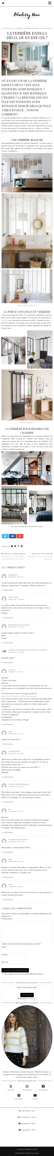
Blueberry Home (30, 1149)
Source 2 (27, 305)
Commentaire (8, 918)
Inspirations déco (31, 28)
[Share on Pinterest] (21, 546)
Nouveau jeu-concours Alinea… (39, 556)
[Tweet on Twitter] (5, 536)
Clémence (12, 575)
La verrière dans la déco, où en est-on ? (27, 35)
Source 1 (20, 305)
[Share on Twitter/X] (18, 546)
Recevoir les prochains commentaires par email (22, 943)
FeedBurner (32, 998)
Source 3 (34, 305)
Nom (4, 947)
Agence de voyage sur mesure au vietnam (27, 650)
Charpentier (14, 751)
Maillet (11, 670)
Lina (10, 731)
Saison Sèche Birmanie (18, 784)
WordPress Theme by (27, 1153)
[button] (51, 3)
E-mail (5, 954)
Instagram (28, 1117)
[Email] (3, 3)
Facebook (28, 1124)
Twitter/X (28, 1111)
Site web (5, 962)
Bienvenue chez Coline (18, 625)
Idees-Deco (13, 597)
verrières (5, 320)
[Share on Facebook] (12, 536)
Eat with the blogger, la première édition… (14, 556)
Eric (10, 859)
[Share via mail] (19, 536)
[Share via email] (12, 546)
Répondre (8, 590)
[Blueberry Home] (27, 12)
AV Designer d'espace (18, 839)
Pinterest (28, 1130)
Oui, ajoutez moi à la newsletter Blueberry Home (24, 974)
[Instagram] (7, 1140)
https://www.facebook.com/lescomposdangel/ (19, 696)
